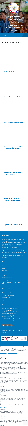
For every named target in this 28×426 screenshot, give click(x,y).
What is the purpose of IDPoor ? (13, 97)
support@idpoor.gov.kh (10, 320)
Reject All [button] (10, 353)
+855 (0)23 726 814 (15, 318)
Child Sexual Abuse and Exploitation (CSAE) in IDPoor (11, 283)
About (3, 268)
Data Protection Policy (7, 277)
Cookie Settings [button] (3, 353)
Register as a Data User (7, 292)
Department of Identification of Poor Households (14, 19)
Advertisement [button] (3, 374)
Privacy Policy (5, 280)
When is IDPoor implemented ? (13, 122)
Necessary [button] (2, 407)
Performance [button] (3, 393)
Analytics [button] (2, 384)
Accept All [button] (14, 353)
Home (3, 265)
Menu (4, 35)
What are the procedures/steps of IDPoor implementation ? (13, 147)
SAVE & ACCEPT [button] (3, 425)
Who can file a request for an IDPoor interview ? (12, 173)
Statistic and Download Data (8, 295)
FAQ (3, 273)
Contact (4, 275)
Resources (4, 270)
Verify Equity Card (6, 297)
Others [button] (1, 400)
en (26, 1)
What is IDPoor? (9, 71)
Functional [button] (2, 416)
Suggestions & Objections (7, 300)
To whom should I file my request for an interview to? (12, 199)
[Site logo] (14, 14)
